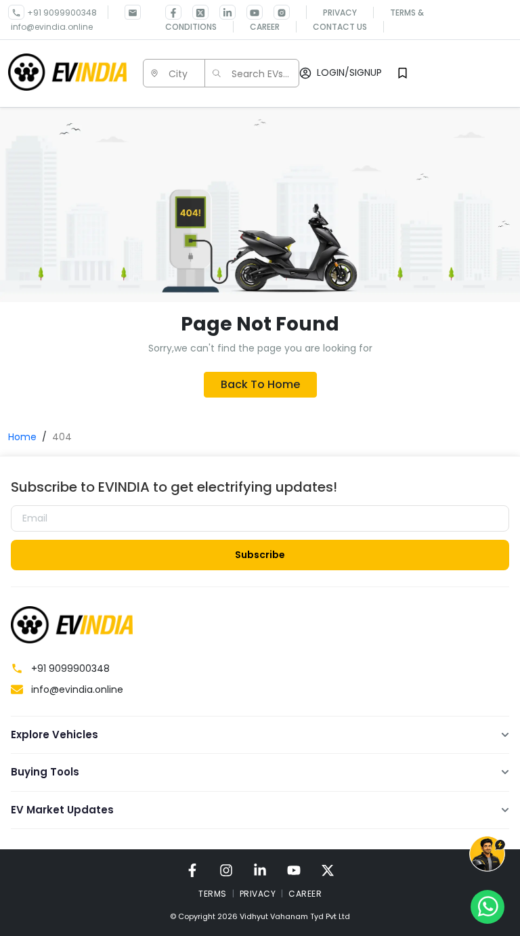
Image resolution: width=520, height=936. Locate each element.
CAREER (305, 893)
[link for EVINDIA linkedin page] (222, 12)
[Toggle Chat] (487, 856)
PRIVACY (258, 893)
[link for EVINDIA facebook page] (173, 12)
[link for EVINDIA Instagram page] (276, 12)
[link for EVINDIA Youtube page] (249, 12)
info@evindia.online (52, 27)
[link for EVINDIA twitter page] (195, 12)
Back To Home (260, 384)
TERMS (212, 893)
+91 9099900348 (62, 12)
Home (22, 437)
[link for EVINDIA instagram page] (226, 870)
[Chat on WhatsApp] (487, 906)
